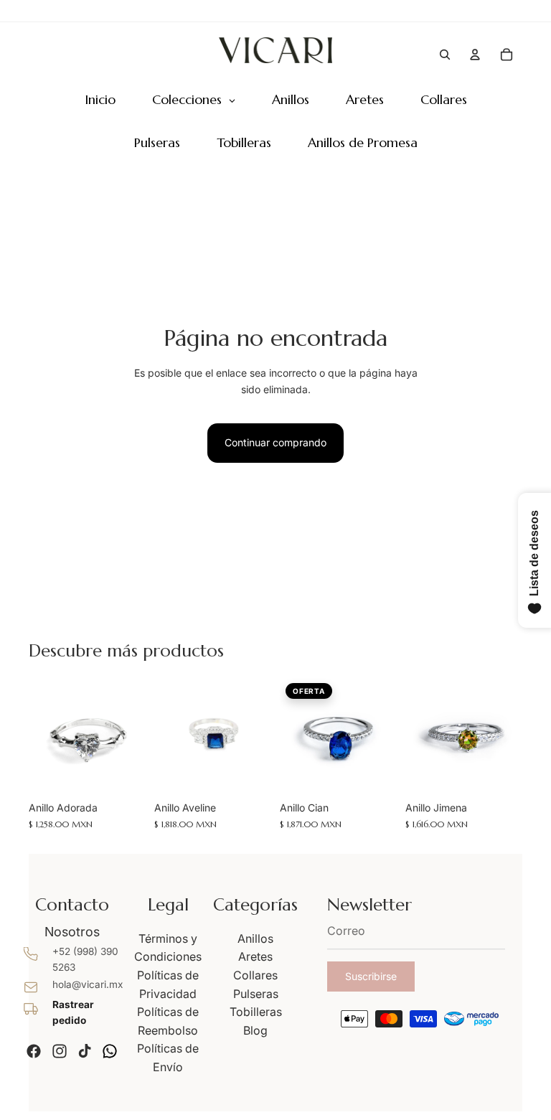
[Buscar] (445, 54)
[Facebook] (33, 1051)
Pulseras (255, 994)
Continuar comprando (275, 442)
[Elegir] (123, 773)
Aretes (255, 956)
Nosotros (72, 931)
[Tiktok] (84, 1051)
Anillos (255, 938)
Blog (255, 1030)
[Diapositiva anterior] (44, 736)
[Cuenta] (475, 54)
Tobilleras (256, 1011)
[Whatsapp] (109, 1051)
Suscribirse (371, 976)
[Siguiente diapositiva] (130, 736)
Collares (255, 975)
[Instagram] (59, 1051)
